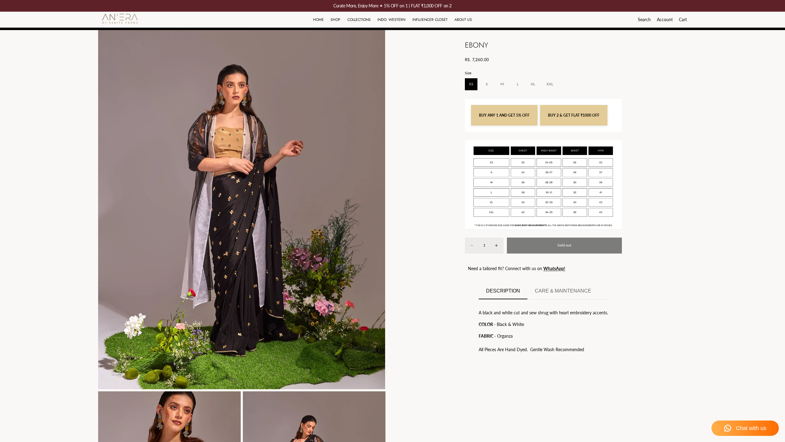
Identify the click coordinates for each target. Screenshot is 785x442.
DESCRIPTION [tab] (503, 290)
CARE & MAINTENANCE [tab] (563, 290)
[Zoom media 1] (241, 209)
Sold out (564, 245)
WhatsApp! (554, 268)
